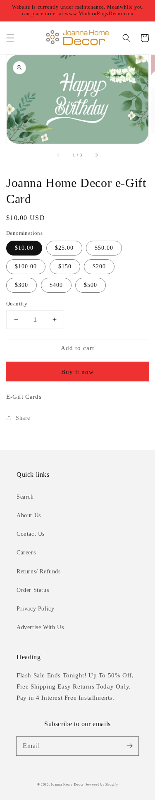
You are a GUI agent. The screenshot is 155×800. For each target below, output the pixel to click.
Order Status (33, 590)
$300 (21, 285)
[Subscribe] (129, 746)
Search (25, 497)
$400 (56, 285)
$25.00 (64, 248)
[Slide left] (59, 155)
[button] (10, 38)
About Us (29, 515)
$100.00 (26, 266)
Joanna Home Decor (67, 784)
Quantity (16, 304)
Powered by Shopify (102, 784)
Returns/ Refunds (39, 571)
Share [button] (23, 418)
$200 (99, 266)
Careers (26, 552)
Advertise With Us (40, 627)
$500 (90, 285)
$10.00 (24, 248)
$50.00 (104, 248)
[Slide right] (96, 155)
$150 (65, 266)
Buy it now (77, 372)
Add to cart (77, 348)
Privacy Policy (35, 609)
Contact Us (31, 534)
